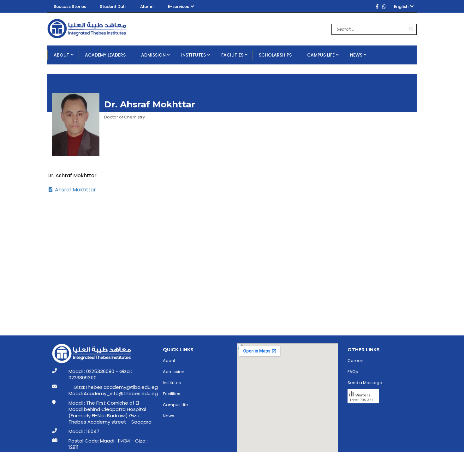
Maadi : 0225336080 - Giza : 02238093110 (100, 374)
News (168, 416)
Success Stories (70, 6)
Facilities (171, 394)
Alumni (147, 6)
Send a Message (365, 383)
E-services (178, 6)
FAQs (353, 372)
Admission (173, 372)
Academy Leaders (105, 55)
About (169, 361)
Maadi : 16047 (83, 431)
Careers (356, 361)
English (401, 6)
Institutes (172, 383)
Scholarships (275, 55)
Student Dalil (113, 6)
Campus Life (175, 405)
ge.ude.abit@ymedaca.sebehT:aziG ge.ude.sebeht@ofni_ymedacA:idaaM (113, 390)
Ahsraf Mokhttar (75, 189)
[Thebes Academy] (86, 29)
